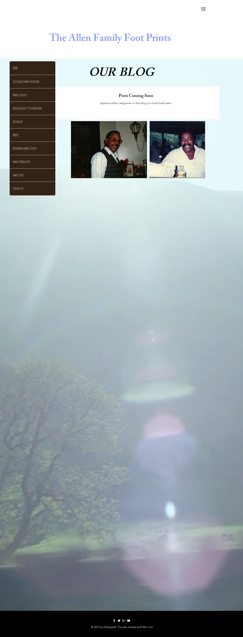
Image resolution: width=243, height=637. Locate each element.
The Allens (18, 121)
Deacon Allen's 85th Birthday (27, 108)
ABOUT (16, 135)
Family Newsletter (21, 161)
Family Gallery (20, 95)
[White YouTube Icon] (128, 620)
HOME (15, 68)
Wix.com (148, 627)
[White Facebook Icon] (114, 620)
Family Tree (18, 175)
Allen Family (95, 39)
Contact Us (18, 188)
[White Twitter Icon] (119, 620)
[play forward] (206, 150)
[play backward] (69, 150)
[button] (203, 8)
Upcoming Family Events (25, 148)
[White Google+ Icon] (124, 620)
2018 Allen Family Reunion (26, 81)
